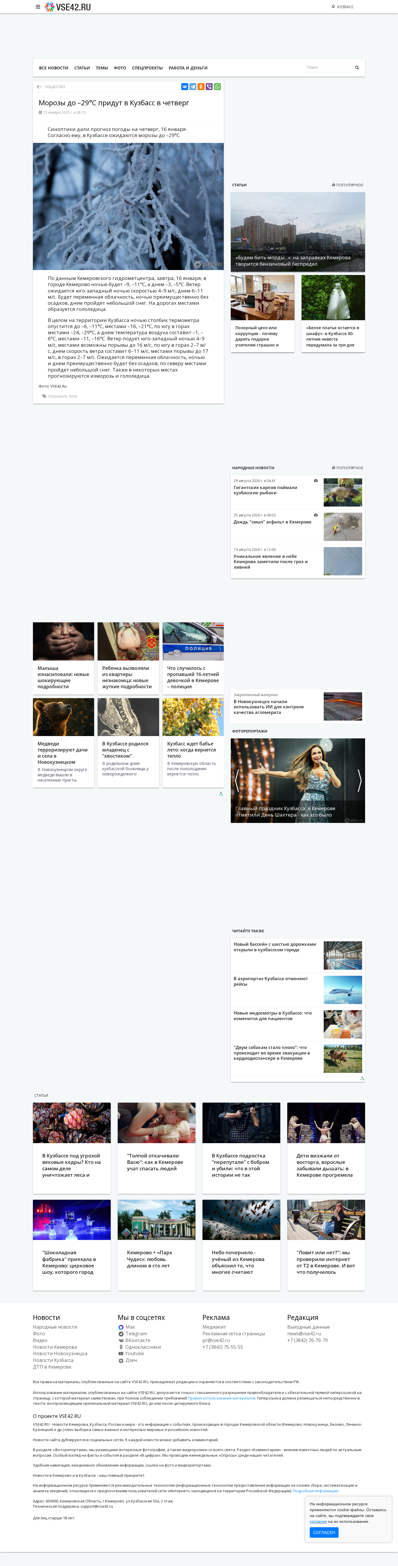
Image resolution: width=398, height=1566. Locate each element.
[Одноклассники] (201, 86)
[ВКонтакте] (184, 86)
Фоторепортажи (249, 731)
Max (129, 1327)
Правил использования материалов (222, 1398)
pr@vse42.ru (216, 1340)
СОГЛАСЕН (324, 1532)
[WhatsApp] (217, 86)
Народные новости (253, 467)
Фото (39, 1333)
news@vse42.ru (304, 1333)
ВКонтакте (137, 1340)
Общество (55, 86)
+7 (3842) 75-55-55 (222, 1347)
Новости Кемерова (55, 1347)
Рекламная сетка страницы (233, 1333)
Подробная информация (315, 1490)
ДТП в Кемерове (52, 1367)
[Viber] (209, 86)
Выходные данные (308, 1327)
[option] (298, 780)
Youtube (134, 1353)
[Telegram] (192, 86)
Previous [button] (236, 780)
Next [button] (359, 780)
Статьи (239, 185)
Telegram (135, 1333)
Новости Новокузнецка (60, 1353)
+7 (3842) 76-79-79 (307, 1340)
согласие (318, 1521)
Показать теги (62, 396)
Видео (40, 1340)
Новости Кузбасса (53, 1360)
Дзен (130, 1360)
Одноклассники (142, 1347)
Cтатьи (41, 1095)
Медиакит (214, 1327)
